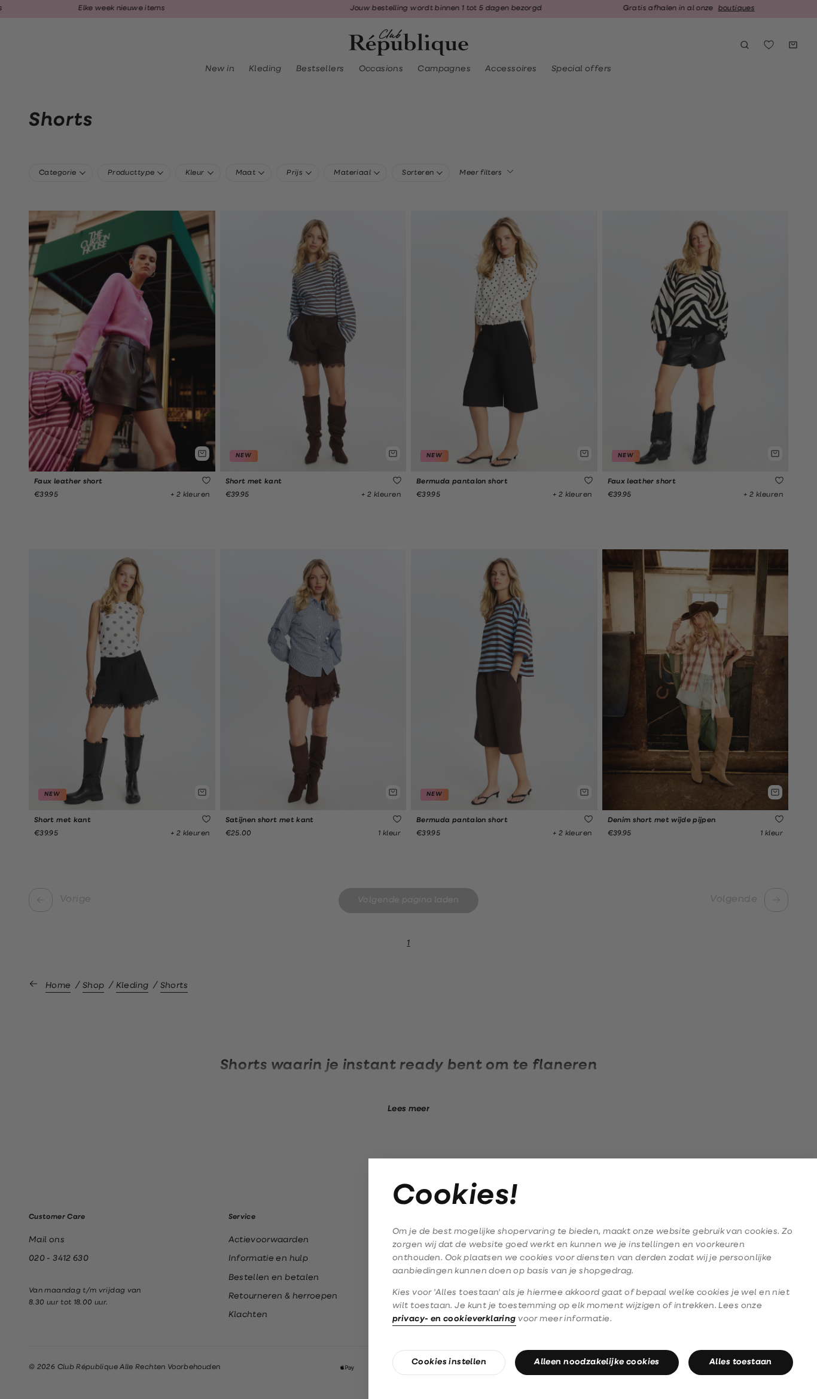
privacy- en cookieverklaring (454, 1319)
